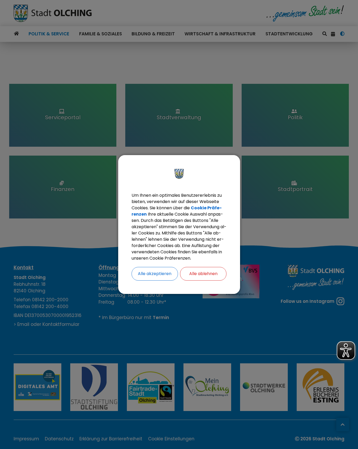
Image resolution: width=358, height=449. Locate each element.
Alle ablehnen (203, 274)
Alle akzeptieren (154, 274)
